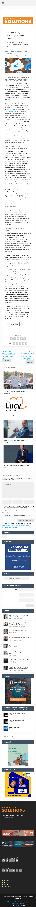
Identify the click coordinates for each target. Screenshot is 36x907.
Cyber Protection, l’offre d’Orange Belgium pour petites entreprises (18, 667)
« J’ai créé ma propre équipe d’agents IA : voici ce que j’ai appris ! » (20, 623)
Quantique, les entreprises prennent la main (20, 652)
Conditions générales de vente (14, 901)
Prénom (16, 600)
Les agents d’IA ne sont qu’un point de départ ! (20, 638)
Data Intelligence (20, 640)
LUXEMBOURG (8, 886)
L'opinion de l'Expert (20, 626)
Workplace (18, 646)
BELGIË (5, 882)
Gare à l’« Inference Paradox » (17, 630)
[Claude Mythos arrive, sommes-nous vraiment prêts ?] (6, 616)
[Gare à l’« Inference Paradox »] (6, 631)
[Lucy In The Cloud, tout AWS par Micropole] (18, 404)
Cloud (15, 56)
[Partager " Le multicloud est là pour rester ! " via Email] (21, 338)
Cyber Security (19, 618)
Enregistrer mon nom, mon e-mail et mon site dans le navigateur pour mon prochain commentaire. (18, 507)
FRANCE (6, 884)
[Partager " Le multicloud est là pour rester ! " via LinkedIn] (18, 338)
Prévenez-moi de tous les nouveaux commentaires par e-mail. (17, 511)
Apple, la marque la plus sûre (17, 645)
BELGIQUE (6, 880)
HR (16, 663)
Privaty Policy (15, 903)
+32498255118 (9, 817)
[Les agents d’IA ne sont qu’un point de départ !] (6, 638)
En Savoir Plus (12, 324)
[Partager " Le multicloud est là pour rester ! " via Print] (24, 338)
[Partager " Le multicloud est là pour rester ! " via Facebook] (11, 338)
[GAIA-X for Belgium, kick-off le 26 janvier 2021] (18, 454)
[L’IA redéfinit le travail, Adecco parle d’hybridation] (6, 661)
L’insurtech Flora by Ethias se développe (15, 391)
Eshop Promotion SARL (16, 896)
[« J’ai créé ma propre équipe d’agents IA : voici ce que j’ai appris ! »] (6, 624)
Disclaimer (27, 901)
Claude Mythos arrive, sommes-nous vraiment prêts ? (19, 616)
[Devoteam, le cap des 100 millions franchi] (18, 429)
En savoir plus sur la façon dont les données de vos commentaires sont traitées (17, 525)
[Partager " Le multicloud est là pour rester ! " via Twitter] (14, 338)
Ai (16, 632)
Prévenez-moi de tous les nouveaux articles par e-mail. (17, 516)
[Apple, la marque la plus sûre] (6, 646)
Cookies (22, 903)
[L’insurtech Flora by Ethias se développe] (18, 380)
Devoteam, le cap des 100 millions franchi (15, 440)
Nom (17, 595)
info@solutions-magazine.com (14, 815)
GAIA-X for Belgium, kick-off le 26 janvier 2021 (17, 465)
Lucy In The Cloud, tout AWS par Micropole (16, 416)
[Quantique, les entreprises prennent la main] (6, 653)
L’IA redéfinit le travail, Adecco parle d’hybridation (19, 660)
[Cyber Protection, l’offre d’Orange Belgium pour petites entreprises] (6, 668)
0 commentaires (22, 56)
